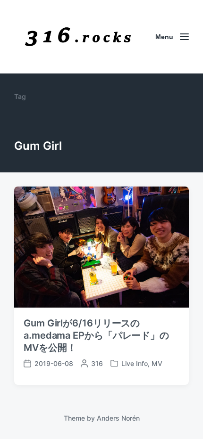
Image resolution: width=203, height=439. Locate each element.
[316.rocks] (78, 37)
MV (157, 363)
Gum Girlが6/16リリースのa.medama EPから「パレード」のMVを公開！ (96, 335)
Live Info (134, 363)
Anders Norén (118, 418)
